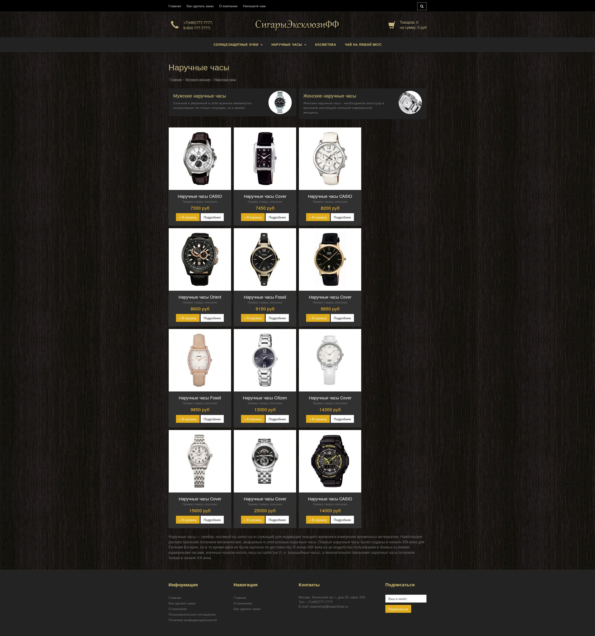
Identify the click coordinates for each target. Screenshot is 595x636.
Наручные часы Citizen (265, 398)
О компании (228, 5)
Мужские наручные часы (199, 95)
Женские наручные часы (329, 95)
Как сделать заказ (200, 5)
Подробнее (212, 217)
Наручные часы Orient (199, 297)
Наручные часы (286, 44)
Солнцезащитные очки (236, 44)
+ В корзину (188, 217)
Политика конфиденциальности (193, 619)
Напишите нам (254, 5)
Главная (175, 5)
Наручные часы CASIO (200, 196)
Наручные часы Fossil (265, 297)
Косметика (325, 44)
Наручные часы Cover (265, 196)
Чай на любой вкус (363, 44)
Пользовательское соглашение (192, 614)
